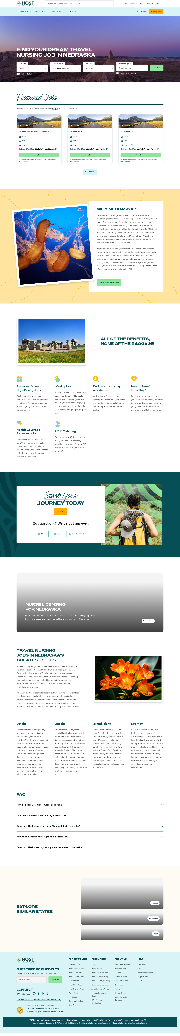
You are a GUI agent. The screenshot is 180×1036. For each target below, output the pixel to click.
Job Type (89, 64)
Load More (90, 172)
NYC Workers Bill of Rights (65, 1023)
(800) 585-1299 (23, 994)
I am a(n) (22, 64)
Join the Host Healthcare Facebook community (39, 1000)
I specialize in (57, 64)
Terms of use (72, 1020)
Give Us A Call (78, 534)
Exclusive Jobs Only (25, 74)
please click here (57, 1012)
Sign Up (60, 511)
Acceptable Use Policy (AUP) (137, 1020)
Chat (43, 534)
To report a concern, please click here (43, 1009)
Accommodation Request (42, 1023)
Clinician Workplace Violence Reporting (94, 1023)
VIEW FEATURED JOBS (109, 283)
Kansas (155, 903)
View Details (39, 155)
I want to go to (124, 64)
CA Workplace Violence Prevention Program (130, 1023)
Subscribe (55, 979)
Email (59, 534)
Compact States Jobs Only (127, 73)
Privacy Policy (85, 1020)
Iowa (156, 934)
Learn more (148, 621)
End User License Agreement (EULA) (108, 1020)
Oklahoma (153, 918)
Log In (55, 109)
